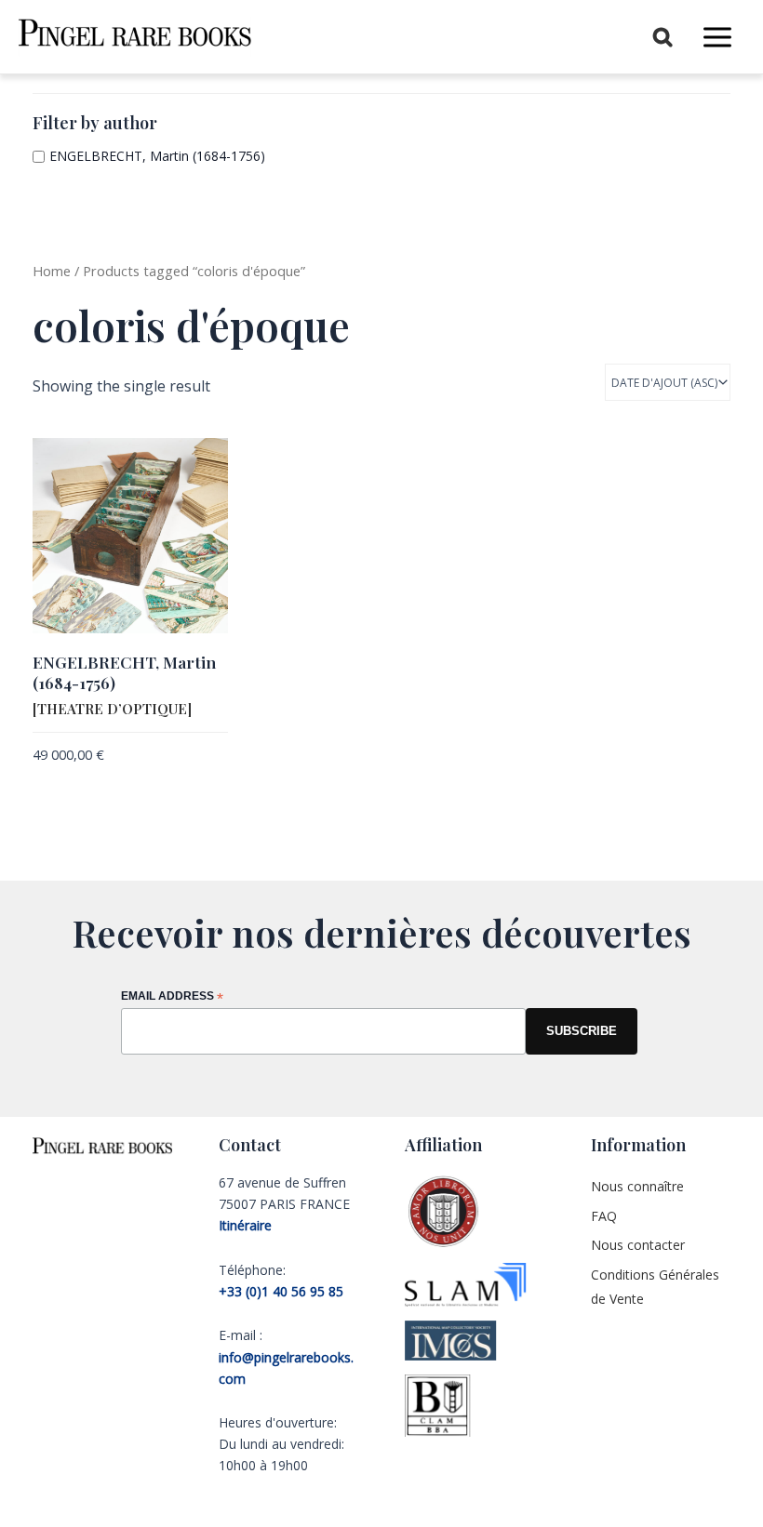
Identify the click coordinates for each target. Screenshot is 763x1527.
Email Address (172, 997)
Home (52, 270)
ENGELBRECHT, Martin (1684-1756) (157, 156)
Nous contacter (638, 1245)
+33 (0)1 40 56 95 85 (281, 1291)
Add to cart (69, 785)
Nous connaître (637, 1186)
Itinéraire (245, 1225)
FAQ (604, 1216)
